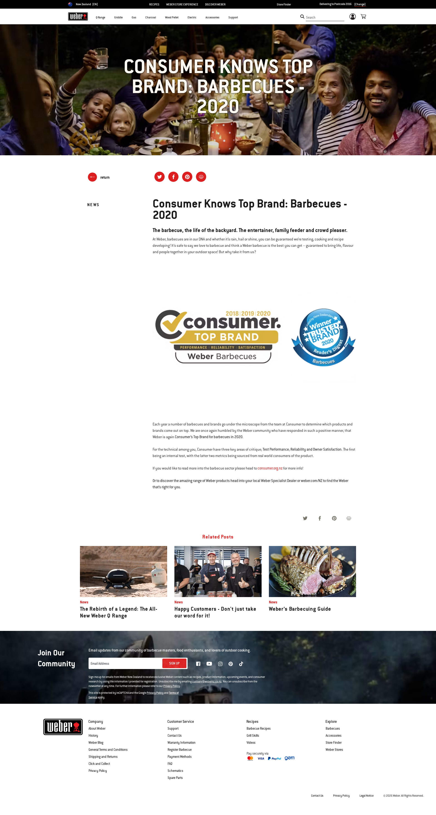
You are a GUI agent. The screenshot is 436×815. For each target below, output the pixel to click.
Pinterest (230, 664)
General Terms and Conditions (108, 750)
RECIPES (154, 4)
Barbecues (333, 728)
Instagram (220, 664)
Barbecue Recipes (259, 728)
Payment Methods (180, 757)
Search (310, 17)
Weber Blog (96, 743)
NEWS (93, 204)
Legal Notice (366, 796)
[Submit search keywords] (302, 16)
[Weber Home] (78, 16)
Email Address (100, 664)
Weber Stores (334, 750)
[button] (108, 17)
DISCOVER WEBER (215, 4)
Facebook (198, 664)
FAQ (170, 764)
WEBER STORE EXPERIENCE (182, 4)
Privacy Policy (171, 686)
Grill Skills (253, 736)
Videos (251, 743)
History (93, 736)
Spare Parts (175, 778)
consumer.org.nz (270, 468)
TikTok (241, 664)
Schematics (175, 771)
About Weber (97, 728)
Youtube (209, 663)
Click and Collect (99, 764)
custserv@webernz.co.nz (207, 681)
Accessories (334, 736)
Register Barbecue (180, 750)
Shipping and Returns (103, 757)
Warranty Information (182, 743)
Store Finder (284, 4)
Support (173, 728)
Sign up (174, 663)
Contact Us (175, 736)
